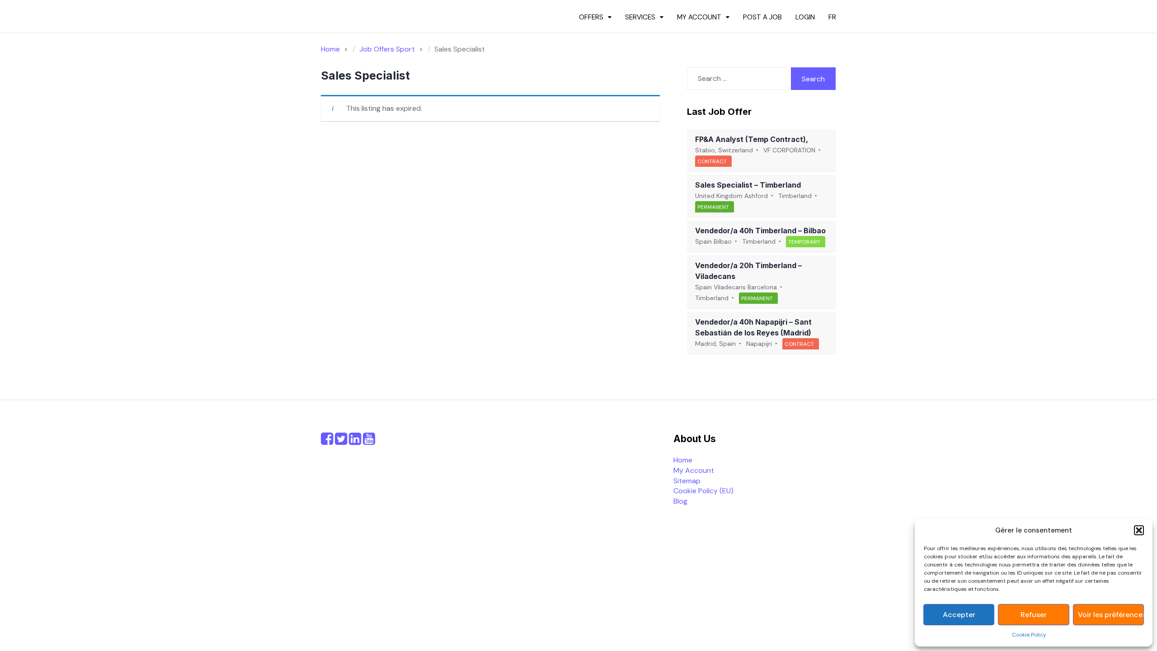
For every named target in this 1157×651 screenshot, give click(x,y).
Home (682, 460)
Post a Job (762, 17)
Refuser (1034, 614)
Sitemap (687, 481)
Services (640, 17)
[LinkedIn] (355, 441)
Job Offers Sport (387, 49)
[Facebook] (327, 441)
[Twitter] (341, 441)
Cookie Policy (1029, 634)
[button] (1138, 530)
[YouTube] (369, 441)
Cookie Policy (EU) (703, 490)
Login (805, 17)
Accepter (959, 614)
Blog (680, 501)
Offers (591, 17)
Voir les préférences (1110, 614)
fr (832, 17)
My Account (699, 17)
